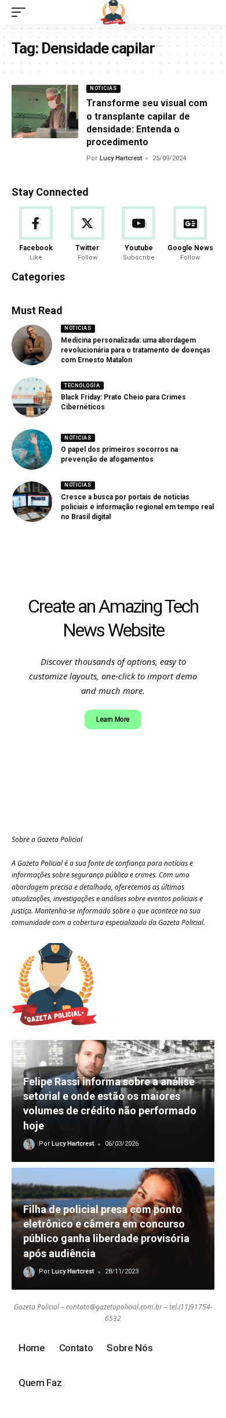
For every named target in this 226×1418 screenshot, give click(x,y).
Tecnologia (82, 385)
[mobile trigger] (21, 12)
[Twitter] (87, 234)
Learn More (113, 719)
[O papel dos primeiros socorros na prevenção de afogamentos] (32, 449)
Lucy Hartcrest (121, 158)
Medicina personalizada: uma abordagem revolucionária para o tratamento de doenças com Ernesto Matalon (135, 350)
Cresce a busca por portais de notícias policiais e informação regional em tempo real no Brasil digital (137, 507)
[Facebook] (36, 234)
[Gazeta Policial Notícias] (113, 12)
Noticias (103, 88)
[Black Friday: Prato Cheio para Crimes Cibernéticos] (32, 397)
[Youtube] (139, 234)
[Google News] (190, 234)
